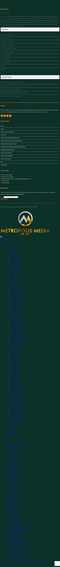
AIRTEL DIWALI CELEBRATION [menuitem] (14, 540)
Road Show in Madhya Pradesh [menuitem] (18, 417)
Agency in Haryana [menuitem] (15, 257)
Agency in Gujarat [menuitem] (14, 382)
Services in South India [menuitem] (16, 309)
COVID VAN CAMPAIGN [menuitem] (13, 514)
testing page (4, 165)
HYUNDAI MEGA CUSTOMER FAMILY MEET (11, 141)
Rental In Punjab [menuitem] (14, 350)
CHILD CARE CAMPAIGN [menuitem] (13, 482)
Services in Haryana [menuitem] (15, 286)
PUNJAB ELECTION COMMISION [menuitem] (15, 505)
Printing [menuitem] (9, 435)
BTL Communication (6, 55)
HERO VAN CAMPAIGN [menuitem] (12, 491)
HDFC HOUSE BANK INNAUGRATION (10, 138)
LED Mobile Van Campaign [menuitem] (13, 345)
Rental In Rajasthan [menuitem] (15, 368)
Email (2, 197)
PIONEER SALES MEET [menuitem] (12, 459)
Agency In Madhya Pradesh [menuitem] (17, 394)
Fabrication (3, 69)
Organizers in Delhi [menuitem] (14, 330)
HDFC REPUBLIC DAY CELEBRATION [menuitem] (16, 488)
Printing (2, 66)
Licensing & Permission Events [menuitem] (15, 406)
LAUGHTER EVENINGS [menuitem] (12, 517)
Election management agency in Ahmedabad (12, 82)
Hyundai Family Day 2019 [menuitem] (13, 447)
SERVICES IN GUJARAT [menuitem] (16, 301)
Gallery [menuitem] (5, 442)
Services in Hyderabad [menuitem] (15, 295)
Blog (2, 162)
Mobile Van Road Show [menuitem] (13, 249)
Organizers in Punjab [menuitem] (15, 318)
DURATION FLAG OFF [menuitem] (12, 552)
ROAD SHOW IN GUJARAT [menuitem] (16, 411)
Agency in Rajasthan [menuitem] (15, 263)
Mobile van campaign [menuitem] (15, 403)
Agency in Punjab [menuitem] (14, 254)
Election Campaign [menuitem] (11, 281)
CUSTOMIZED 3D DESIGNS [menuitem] (13, 470)
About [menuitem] (5, 243)
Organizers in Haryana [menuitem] (15, 321)
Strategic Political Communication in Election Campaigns (15, 86)
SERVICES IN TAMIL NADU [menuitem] (17, 304)
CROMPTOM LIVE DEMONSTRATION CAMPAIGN (13, 147)
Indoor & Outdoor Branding (7, 52)
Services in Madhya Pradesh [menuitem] (17, 307)
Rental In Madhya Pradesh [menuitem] (16, 391)
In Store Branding (5, 59)
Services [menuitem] (6, 246)
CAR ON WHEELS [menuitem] (11, 476)
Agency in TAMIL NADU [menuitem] (16, 272)
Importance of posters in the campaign (11, 96)
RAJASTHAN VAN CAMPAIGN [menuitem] (14, 456)
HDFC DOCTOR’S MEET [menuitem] (13, 537)
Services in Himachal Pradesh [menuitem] (17, 289)
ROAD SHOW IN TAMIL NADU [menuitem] (17, 414)
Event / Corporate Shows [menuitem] (13, 316)
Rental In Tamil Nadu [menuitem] (15, 385)
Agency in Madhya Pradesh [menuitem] (17, 274)
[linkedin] (10, 115)
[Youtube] (7, 115)
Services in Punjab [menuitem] (14, 283)
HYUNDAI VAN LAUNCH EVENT (8, 144)
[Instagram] (4, 115)
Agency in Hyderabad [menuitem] (15, 260)
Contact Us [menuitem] (7, 564)
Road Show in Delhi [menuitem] (15, 409)
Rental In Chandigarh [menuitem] (15, 347)
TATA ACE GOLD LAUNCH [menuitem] (13, 453)
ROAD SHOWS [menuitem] (10, 499)
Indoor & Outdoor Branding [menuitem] (14, 424)
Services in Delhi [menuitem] (14, 298)
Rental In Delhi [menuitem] (13, 374)
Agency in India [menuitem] (14, 251)
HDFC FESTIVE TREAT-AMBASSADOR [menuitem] (16, 555)
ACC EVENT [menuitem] (10, 462)
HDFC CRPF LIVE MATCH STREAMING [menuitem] (16, 543)
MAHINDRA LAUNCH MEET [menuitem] (14, 520)
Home (2, 126)
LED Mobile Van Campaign (7, 45)
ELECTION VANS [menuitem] (11, 485)
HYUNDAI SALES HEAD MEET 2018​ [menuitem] (16, 479)
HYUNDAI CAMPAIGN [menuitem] (12, 494)
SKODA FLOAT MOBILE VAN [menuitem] (14, 549)
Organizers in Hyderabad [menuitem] (16, 324)
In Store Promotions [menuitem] (12, 432)
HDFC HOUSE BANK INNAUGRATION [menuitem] (16, 531)
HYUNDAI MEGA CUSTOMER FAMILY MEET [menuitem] (18, 529)
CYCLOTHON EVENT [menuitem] (12, 534)
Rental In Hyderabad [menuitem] (15, 362)
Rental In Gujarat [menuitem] (14, 379)
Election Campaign (5, 38)
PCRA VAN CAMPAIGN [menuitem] (13, 511)
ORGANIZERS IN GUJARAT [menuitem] (17, 333)
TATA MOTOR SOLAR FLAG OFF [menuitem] (15, 502)
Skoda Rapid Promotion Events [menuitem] (15, 444)
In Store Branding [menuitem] (11, 429)
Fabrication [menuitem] (10, 438)
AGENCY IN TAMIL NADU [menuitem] (16, 388)
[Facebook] (1, 115)
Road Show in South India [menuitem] (16, 420)
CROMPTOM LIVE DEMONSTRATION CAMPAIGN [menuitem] (19, 523)
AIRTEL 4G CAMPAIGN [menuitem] (12, 473)
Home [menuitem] (5, 240)
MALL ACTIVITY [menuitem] (11, 464)
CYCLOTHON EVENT (6, 159)
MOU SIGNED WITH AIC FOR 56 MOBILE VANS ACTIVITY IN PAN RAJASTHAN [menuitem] (27, 561)
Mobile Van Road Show (6, 34)
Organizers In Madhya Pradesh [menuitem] (18, 339)
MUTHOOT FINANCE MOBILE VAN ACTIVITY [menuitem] (18, 546)
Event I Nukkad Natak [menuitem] (12, 313)
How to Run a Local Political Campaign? (11, 89)
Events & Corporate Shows (8, 41)
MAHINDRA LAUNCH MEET (7, 150)
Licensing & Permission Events (8, 48)
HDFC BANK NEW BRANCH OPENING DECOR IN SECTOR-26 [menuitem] (22, 558)
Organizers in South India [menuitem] (16, 342)
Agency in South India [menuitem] (15, 277)
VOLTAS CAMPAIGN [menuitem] (12, 508)
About (2, 129)
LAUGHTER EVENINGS (6, 153)
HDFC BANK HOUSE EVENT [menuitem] (14, 450)
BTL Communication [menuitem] (12, 427)
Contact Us (3, 135)
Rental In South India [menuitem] (15, 397)
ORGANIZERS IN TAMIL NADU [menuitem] (17, 336)
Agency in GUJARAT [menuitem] (15, 269)
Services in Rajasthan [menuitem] (15, 292)
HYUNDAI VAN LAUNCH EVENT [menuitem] (15, 526)
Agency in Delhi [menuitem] (14, 266)
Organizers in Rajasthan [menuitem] (16, 327)
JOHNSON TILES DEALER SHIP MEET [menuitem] (16, 467)
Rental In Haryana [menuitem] (14, 356)
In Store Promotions (6, 62)
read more (46, 112)
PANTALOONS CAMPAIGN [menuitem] (13, 497)
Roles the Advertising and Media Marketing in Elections (15, 93)
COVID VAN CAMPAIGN (7, 156)
